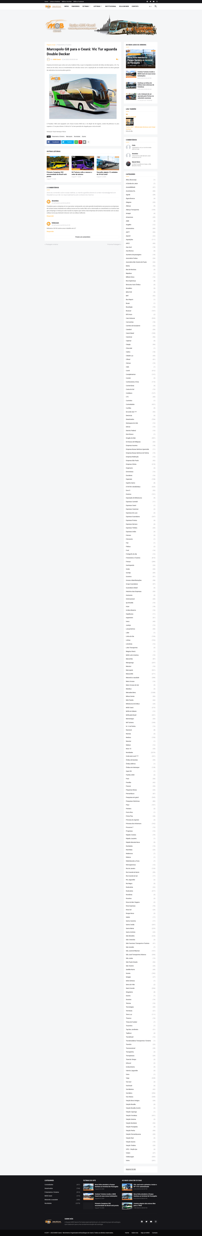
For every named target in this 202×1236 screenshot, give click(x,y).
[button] (150, 6)
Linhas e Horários (55, 1)
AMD (140, 221)
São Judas (140, 958)
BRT (140, 296)
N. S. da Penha (140, 726)
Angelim (140, 224)
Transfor (140, 1044)
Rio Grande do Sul (140, 876)
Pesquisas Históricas (140, 801)
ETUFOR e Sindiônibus (140, 487)
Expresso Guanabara (140, 516)
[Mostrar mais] (88, 142)
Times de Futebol (140, 1022)
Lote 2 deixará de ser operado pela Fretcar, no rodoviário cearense (146, 96)
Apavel (140, 236)
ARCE (140, 243)
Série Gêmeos (140, 981)
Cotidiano (140, 393)
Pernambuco (140, 793)
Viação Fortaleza (140, 1115)
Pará (140, 778)
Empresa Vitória (140, 464)
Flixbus (140, 546)
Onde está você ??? (140, 756)
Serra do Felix (140, 984)
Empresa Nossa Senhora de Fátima (140, 453)
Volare (140, 1153)
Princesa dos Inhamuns (140, 823)
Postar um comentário (82, 237)
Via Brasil (140, 1085)
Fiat (140, 543)
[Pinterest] (80, 142)
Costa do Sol (140, 389)
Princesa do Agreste (140, 820)
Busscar (140, 311)
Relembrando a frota (140, 861)
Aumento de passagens (140, 254)
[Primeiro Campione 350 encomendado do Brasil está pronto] (88, 1206)
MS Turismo (140, 722)
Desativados (140, 419)
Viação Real (140, 1138)
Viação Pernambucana (140, 1134)
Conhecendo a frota (140, 382)
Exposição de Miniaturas (140, 498)
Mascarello (140, 674)
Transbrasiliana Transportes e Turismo (140, 1041)
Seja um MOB (124, 6)
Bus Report (140, 299)
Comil (140, 370)
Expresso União (140, 531)
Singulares (140, 992)
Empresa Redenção (140, 457)
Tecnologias (140, 1007)
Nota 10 (140, 749)
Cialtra (140, 352)
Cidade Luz (140, 356)
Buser (140, 303)
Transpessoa (140, 1055)
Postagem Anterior (52, 244)
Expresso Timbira (140, 528)
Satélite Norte (140, 969)
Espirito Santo (140, 483)
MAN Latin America (140, 655)
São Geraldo (140, 947)
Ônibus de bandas (140, 760)
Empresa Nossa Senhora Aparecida (140, 449)
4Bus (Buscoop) (140, 180)
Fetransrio (140, 539)
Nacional (140, 730)
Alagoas (140, 202)
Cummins (140, 400)
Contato (135, 6)
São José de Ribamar (140, 951)
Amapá (140, 213)
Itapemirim (140, 617)
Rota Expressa (140, 906)
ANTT (140, 232)
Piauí (140, 805)
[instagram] (156, 1)
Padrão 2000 (140, 775)
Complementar (140, 374)
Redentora (140, 853)
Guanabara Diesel (140, 588)
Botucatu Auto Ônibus (140, 284)
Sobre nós (135, 1233)
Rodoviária (140, 887)
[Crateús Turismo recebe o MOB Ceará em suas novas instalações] (131, 74)
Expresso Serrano (140, 524)
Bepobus (140, 273)
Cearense (140, 337)
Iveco (140, 621)
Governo (140, 576)
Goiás (140, 569)
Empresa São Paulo (140, 460)
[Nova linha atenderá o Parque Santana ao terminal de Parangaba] (88, 1187)
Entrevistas (140, 472)
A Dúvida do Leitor (140, 183)
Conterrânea (140, 385)
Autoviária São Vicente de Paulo (140, 262)
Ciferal (140, 359)
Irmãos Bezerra (140, 610)
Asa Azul (140, 247)
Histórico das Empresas (140, 591)
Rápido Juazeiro (140, 838)
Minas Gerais (140, 696)
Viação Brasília (140, 1104)
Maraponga (140, 662)
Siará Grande (140, 988)
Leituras (97, 6)
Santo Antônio (140, 932)
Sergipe (140, 977)
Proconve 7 (140, 827)
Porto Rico (140, 812)
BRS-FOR (140, 292)
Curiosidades (140, 404)
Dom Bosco (140, 434)
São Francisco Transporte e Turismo (140, 943)
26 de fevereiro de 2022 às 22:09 (61, 225)
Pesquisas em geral (140, 797)
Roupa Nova (140, 913)
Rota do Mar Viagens (140, 902)
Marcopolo (69, 136)
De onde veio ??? (140, 412)
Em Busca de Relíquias (140, 442)
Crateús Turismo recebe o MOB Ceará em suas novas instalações (146, 74)
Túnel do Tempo (140, 1059)
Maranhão (140, 659)
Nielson (140, 745)
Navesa (140, 734)
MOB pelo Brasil (140, 715)
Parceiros (76, 6)
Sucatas (140, 999)
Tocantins (140, 1026)
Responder (50, 216)
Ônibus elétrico (140, 764)
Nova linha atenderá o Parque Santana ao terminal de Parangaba (106, 1185)
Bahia (140, 266)
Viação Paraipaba (140, 1127)
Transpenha (140, 1052)
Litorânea (140, 644)
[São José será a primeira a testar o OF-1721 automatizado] (127, 1187)
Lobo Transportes (140, 647)
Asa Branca (140, 251)
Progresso (140, 831)
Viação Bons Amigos (140, 1100)
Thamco (140, 1018)
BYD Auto (140, 314)
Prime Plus (140, 816)
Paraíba (140, 782)
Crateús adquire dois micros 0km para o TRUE (144, 1204)
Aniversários (140, 228)
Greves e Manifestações (140, 580)
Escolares (140, 475)
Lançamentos (140, 629)
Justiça (140, 625)
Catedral (140, 329)
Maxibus (140, 689)
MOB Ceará (140, 707)
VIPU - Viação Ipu (140, 1149)
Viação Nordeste (140, 1123)
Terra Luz (140, 1014)
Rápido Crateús (140, 835)
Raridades (140, 846)
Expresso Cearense (140, 509)
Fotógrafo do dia (140, 554)
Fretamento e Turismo (64, 45)
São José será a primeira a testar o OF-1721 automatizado (145, 1185)
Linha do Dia (140, 636)
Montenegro (140, 719)
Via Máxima (140, 1089)
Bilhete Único (140, 277)
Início (66, 6)
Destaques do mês (140, 423)
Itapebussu (140, 614)
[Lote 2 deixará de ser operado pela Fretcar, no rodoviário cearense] (131, 96)
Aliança (140, 206)
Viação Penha (140, 1130)
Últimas (85, 6)
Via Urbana (140, 1097)
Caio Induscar (140, 318)
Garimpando (140, 565)
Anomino (55, 201)
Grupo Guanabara (140, 584)
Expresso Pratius (140, 520)
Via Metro (140, 1093)
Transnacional (140, 1048)
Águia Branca (140, 198)
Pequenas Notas (140, 790)
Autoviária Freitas (140, 258)
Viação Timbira (140, 1145)
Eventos (140, 494)
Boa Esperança (140, 281)
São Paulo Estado (140, 962)
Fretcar (140, 561)
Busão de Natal (131, 117)
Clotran (140, 363)
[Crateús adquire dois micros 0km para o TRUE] (127, 1206)
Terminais (140, 1011)
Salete (140, 917)
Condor (140, 378)
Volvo (140, 1160)
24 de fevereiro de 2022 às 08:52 (61, 203)
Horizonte (140, 595)
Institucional (110, 6)
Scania (84, 136)
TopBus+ (140, 1033)
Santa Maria (140, 928)
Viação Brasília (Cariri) (140, 1108)
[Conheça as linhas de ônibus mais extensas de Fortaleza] (131, 85)
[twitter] (150, 1)
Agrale (140, 195)
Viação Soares (140, 1142)
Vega (140, 1078)
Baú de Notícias (140, 269)
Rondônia (140, 894)
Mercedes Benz (140, 692)
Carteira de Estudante (140, 326)
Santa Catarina (140, 921)
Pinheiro (140, 808)
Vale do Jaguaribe (140, 1070)
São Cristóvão (140, 939)
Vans (140, 1074)
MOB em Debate (140, 711)
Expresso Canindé (140, 501)
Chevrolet (140, 348)
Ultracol (140, 1063)
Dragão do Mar (140, 438)
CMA (140, 367)
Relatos (140, 857)
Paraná (140, 786)
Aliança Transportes (140, 210)
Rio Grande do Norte (140, 872)
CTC (140, 397)
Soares (140, 996)
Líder (140, 633)
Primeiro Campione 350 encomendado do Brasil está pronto (57, 174)
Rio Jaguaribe (140, 880)
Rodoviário (140, 891)
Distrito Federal (140, 430)
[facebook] (147, 1)
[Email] (84, 142)
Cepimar (140, 341)
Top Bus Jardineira (140, 1029)
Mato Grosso (140, 681)
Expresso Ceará (140, 505)
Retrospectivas (140, 865)
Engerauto (140, 468)
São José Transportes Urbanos (140, 954)
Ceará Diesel (140, 333)
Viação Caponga (140, 1112)
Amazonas (140, 217)
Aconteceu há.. (140, 191)
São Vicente (140, 966)
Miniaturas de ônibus (140, 704)
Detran (140, 427)
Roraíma (140, 898)
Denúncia (140, 415)
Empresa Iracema (140, 445)
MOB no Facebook (78, 1)
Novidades (77, 136)
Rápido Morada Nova (140, 842)
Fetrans (140, 535)
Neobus (140, 737)
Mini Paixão (140, 700)
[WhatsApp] (76, 142)
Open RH (140, 771)
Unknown (55, 223)
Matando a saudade (140, 677)
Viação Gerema (140, 1119)
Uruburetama (140, 1067)
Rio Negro (140, 883)
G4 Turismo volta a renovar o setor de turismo (82, 173)
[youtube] (153, 1)
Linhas (140, 640)
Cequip (140, 344)
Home (46, 1)
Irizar (140, 606)
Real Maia (140, 850)
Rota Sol (140, 910)
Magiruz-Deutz (140, 651)
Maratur (140, 666)
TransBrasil (140, 1037)
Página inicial (51, 45)
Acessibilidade (140, 187)
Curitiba (140, 408)
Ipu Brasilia (140, 603)
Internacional (140, 599)
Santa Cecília (140, 924)
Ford (140, 550)
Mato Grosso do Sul (140, 685)
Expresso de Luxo (140, 513)
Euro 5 (140, 490)
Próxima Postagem (113, 244)
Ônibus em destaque (140, 767)
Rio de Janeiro (140, 868)
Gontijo (140, 573)
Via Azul (140, 1082)
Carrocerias (140, 322)
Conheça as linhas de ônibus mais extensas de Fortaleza (146, 85)
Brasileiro (140, 288)
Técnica (140, 1003)
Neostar (140, 741)
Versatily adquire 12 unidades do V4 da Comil (107, 173)
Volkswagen (140, 1157)
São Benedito (140, 936)
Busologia (140, 307)
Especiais (140, 479)
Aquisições (140, 239)
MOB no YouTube (67, 1)
